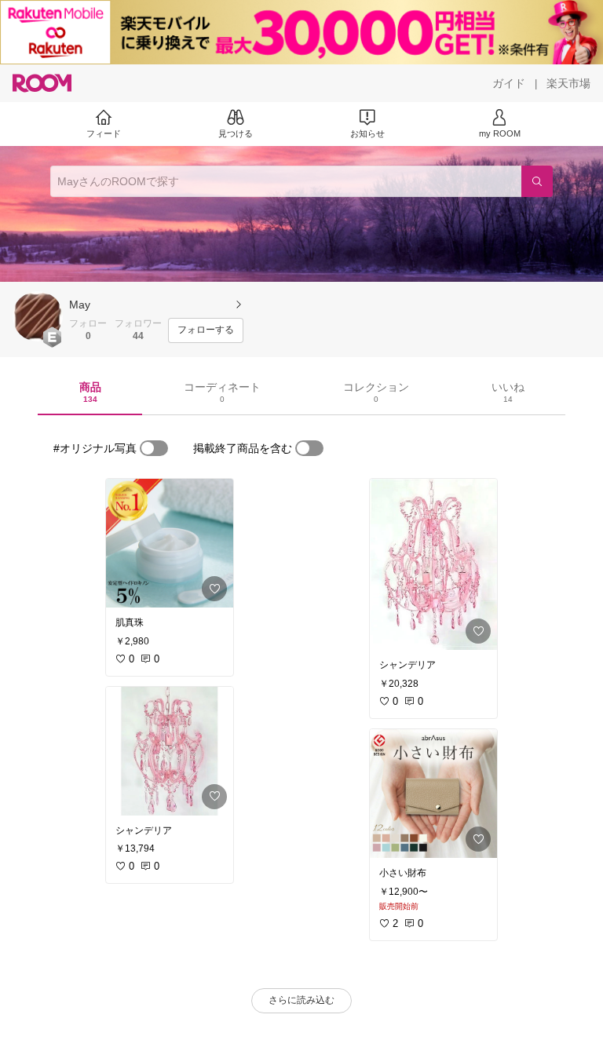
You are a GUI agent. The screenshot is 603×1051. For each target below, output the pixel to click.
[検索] (537, 181)
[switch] (154, 448)
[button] (38, 316)
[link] (169, 543)
